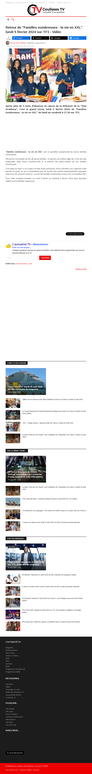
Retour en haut (81, 269)
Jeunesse (9, 664)
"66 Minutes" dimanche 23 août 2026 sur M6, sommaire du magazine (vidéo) (49, 575)
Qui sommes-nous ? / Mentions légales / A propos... (23, 770)
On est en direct (11, 714)
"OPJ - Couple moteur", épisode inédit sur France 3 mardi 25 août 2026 (47, 423)
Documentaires (41, 2)
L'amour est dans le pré (14, 717)
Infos (32, 2)
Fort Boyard (10, 709)
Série (7, 658)
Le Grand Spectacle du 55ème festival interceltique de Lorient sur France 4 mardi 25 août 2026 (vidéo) (25, 474)
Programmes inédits (13, 672)
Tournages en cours (13, 689)
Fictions (52, 2)
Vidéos (8, 687)
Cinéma (59, 2)
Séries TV (66, 2)
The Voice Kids (11, 725)
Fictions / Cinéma (12, 656)
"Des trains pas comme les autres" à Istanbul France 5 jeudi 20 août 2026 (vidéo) (51, 622)
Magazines (10, 2)
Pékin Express (11, 719)
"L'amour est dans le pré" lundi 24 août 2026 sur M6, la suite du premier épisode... (51, 522)
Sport (8, 666)
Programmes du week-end (15, 669)
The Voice (9, 722)
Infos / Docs (10, 653)
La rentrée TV (10, 697)
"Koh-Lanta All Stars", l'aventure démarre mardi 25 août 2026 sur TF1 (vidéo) (49, 499)
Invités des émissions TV (14, 692)
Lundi (30, 264)
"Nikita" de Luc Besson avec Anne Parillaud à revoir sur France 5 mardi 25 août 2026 (52, 399)
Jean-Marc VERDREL (19, 43)
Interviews (9, 684)
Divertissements (21, 2)
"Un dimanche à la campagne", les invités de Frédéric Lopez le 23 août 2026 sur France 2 (54, 510)
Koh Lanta (9, 711)
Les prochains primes (13, 695)
